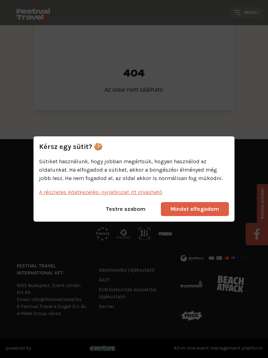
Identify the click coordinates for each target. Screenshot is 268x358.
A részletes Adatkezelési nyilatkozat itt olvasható (100, 192)
